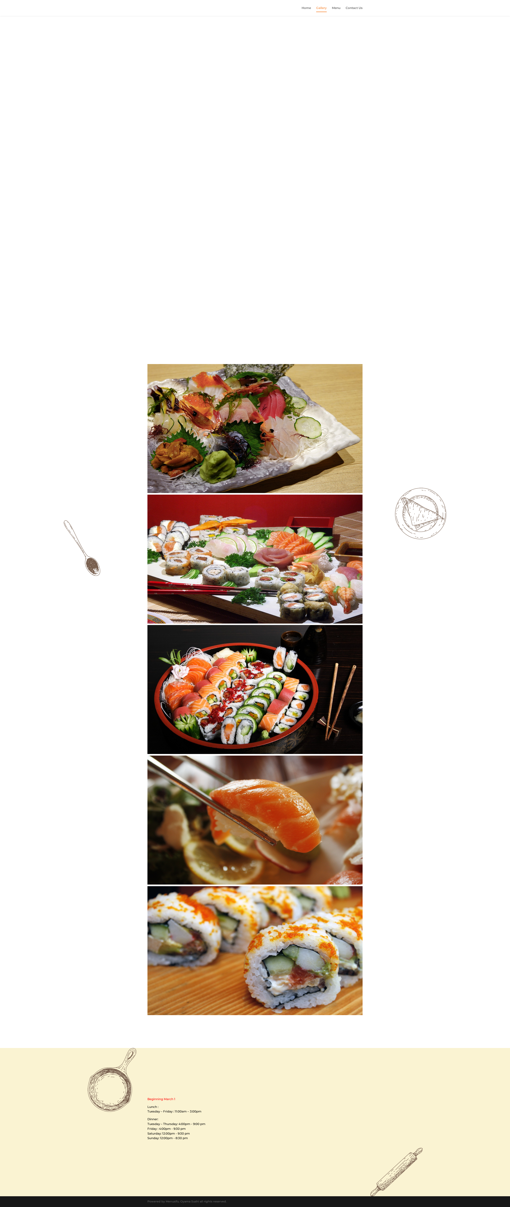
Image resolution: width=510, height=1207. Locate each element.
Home (306, 8)
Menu (336, 8)
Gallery (321, 8)
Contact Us (354, 8)
